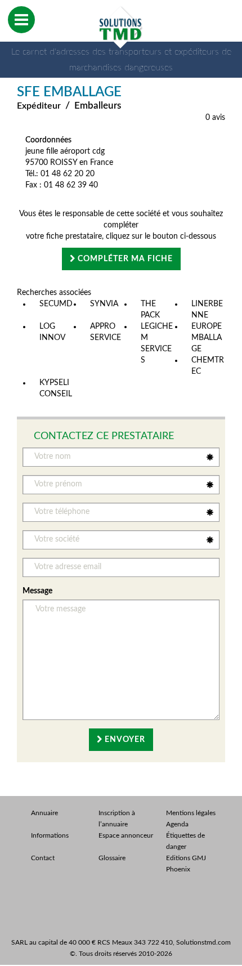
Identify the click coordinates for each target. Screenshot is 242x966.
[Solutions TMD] (121, 27)
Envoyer (123, 740)
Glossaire (112, 858)
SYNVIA (104, 304)
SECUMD (56, 304)
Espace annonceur (125, 835)
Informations (50, 835)
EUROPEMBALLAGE (206, 338)
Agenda (177, 824)
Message (37, 591)
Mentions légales (191, 813)
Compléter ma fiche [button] (124, 259)
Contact (43, 858)
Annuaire (44, 813)
